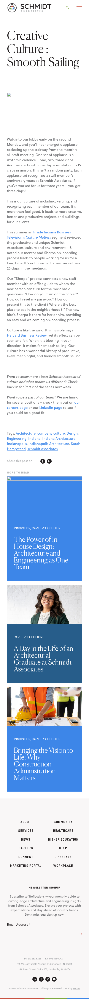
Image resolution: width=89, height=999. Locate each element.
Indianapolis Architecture (49, 443)
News (25, 839)
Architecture (26, 433)
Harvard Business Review (27, 335)
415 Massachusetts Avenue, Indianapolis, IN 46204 (44, 964)
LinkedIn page (50, 407)
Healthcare (63, 831)
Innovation (22, 528)
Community (63, 822)
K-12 (63, 848)
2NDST (76, 988)
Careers (26, 848)
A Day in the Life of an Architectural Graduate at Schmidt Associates (43, 658)
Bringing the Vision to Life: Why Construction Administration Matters (43, 764)
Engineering (17, 438)
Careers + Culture (47, 528)
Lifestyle (63, 857)
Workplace (63, 866)
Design (72, 433)
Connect (25, 857)
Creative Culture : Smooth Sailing (43, 48)
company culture (51, 433)
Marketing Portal (26, 866)
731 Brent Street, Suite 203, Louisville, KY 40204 (44, 969)
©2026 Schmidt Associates (23, 988)
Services (26, 831)
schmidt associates (42, 448)
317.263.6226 (34, 958)
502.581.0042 (56, 958)
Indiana (34, 438)
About (26, 822)
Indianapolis (17, 443)
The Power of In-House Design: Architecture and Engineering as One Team (41, 553)
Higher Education (63, 839)
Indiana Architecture (58, 438)
